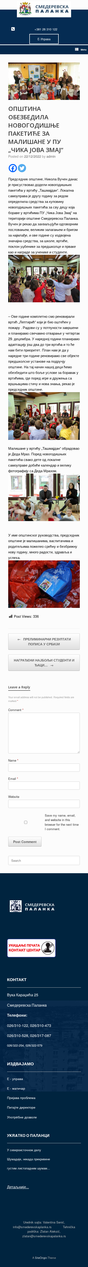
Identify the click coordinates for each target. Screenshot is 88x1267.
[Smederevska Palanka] (44, 9)
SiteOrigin (41, 1258)
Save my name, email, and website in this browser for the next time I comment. (62, 822)
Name (13, 760)
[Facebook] (13, 168)
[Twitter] (22, 168)
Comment (15, 710)
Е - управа (15, 1078)
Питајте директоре (21, 1107)
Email (13, 778)
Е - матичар (16, 1088)
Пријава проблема (21, 1097)
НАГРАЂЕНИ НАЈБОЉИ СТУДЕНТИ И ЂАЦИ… (44, 662)
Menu (84, 49)
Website (13, 796)
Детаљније (16, 1187)
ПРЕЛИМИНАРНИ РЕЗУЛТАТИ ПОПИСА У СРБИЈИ (44, 641)
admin (51, 156)
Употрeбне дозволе (22, 1117)
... (27, 1187)
